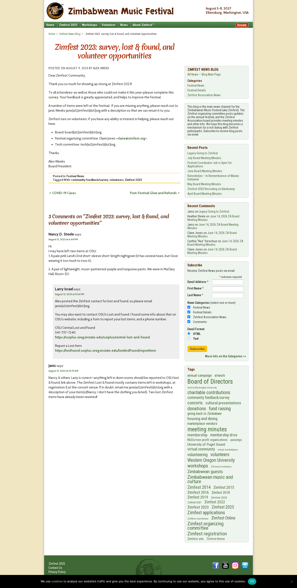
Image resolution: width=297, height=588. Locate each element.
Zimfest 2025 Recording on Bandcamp (211, 189)
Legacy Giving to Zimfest (202, 153)
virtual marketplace (228, 449)
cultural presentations (223, 403)
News (124, 25)
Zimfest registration (207, 534)
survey (53, 97)
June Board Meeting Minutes (204, 171)
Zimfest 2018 (221, 493)
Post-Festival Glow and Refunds (153, 193)
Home (50, 25)
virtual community (201, 449)
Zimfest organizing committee (205, 526)
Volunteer (109, 25)
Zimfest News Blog (69, 33)
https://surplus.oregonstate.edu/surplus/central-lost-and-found (102, 337)
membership (197, 435)
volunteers (116, 179)
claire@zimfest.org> (132, 138)
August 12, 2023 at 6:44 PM (63, 239)
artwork (220, 375)
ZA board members (221, 466)
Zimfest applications (206, 512)
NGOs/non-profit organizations (207, 440)
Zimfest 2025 (68, 25)
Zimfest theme (216, 539)
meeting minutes (207, 429)
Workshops (89, 25)
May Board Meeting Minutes (204, 184)
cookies (57, 581)
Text (196, 338)
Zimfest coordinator (198, 518)
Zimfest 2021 (194, 502)
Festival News (75, 176)
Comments (200, 322)
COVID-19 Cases (64, 193)
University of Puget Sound (206, 444)
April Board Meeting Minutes (204, 193)
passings (236, 440)
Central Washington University (202, 387)
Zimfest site (195, 539)
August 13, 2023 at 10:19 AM (63, 370)
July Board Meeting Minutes (204, 158)
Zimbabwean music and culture (210, 479)
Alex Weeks (101, 68)
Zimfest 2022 (214, 502)
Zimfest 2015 (224, 487)
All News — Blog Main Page (204, 74)
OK (252, 581)
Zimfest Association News (204, 95)
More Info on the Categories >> (225, 356)
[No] (291, 581)
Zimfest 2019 (197, 497)
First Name (195, 288)
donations (196, 408)
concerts (195, 402)
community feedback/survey (89, 179)
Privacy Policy (57, 572)
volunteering (197, 454)
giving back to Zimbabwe (204, 414)
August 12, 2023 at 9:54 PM (69, 294)
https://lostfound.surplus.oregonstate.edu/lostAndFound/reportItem (105, 351)
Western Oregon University (211, 460)
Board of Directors (210, 381)
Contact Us (55, 568)
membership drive (223, 435)
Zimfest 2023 (133, 179)
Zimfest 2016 (198, 492)
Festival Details (196, 90)
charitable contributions (208, 392)
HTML (197, 334)
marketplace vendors (202, 423)
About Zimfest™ (143, 25)
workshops (197, 466)
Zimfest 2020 (219, 497)
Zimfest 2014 (199, 487)
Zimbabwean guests (205, 471)
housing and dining (202, 418)
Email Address (197, 282)
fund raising (220, 408)
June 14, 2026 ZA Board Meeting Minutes (215, 242)
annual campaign (199, 375)
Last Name (195, 295)
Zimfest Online (223, 518)
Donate (242, 25)
